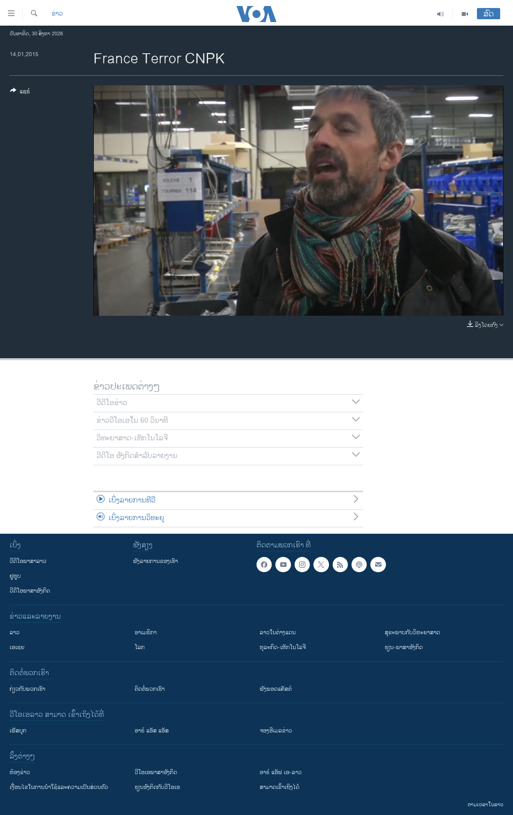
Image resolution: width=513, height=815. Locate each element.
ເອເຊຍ (17, 647)
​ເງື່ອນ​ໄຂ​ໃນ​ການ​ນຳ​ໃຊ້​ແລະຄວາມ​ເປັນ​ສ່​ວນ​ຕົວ (59, 787)
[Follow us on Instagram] (302, 564)
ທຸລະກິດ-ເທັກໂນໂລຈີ (283, 647)
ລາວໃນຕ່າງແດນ (278, 632)
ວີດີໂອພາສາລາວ (28, 561)
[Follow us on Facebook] (264, 564)
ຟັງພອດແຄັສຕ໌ (276, 689)
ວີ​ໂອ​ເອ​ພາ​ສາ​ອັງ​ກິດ (156, 772)
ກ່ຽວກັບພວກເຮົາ (27, 689)
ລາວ (15, 632)
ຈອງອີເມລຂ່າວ (276, 730)
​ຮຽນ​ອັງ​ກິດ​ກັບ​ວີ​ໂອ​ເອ (157, 787)
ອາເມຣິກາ (146, 632)
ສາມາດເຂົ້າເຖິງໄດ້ (279, 787)
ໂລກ (140, 647)
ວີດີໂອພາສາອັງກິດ (30, 591)
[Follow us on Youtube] (283, 564)
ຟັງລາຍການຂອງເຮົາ (155, 561)
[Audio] (440, 14)
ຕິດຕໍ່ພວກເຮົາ (150, 689)
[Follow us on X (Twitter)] (321, 564)
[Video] (465, 14)
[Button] (20, 92)
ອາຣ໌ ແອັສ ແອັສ (152, 730)
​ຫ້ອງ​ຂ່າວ (20, 772)
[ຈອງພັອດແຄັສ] (378, 564)
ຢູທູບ (15, 576)
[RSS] (340, 564)
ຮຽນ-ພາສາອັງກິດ (404, 647)
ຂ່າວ (57, 14)
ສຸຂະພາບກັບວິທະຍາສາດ (412, 632)
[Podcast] (359, 564)
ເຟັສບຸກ (18, 730)
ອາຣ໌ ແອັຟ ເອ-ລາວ (281, 772)
